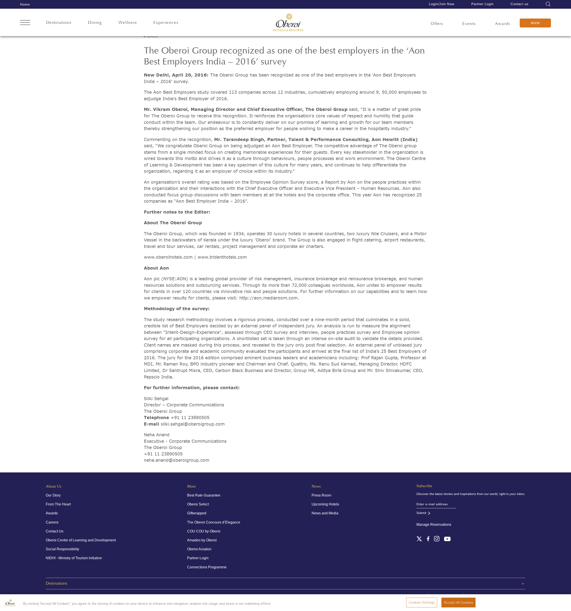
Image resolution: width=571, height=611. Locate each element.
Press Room (321, 495)
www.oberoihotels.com (168, 257)
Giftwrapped (196, 513)
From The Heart (58, 504)
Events (469, 23)
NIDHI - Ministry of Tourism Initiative (74, 558)
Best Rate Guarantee (203, 495)
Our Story (53, 495)
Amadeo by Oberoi (202, 540)
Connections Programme (207, 567)
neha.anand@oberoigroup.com (176, 460)
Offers (437, 23)
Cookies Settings (422, 603)
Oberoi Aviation (199, 549)
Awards (502, 23)
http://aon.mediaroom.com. (269, 298)
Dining (95, 22)
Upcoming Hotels (325, 504)
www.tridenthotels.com (222, 257)
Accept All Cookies (458, 603)
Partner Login (482, 4)
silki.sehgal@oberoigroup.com (193, 424)
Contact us (520, 4)
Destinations (58, 22)
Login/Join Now (441, 4)
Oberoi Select (198, 504)
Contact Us (54, 531)
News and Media (325, 513)
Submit (421, 513)
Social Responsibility (62, 549)
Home (25, 4)
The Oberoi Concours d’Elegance (213, 522)
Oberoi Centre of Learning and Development (81, 540)
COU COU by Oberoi (203, 531)
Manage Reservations (433, 524)
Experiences (165, 22)
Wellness (127, 22)
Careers (52, 522)
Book (535, 23)
